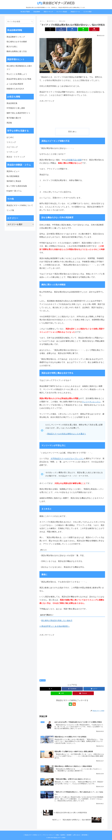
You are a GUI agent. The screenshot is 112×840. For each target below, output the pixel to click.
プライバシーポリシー (48, 835)
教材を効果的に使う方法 (17, 51)
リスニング (11, 142)
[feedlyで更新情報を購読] (70, 704)
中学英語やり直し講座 (16, 108)
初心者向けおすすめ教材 (17, 42)
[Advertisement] (72, 114)
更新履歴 (69, 835)
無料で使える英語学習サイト (19, 113)
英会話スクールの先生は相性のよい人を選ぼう (66, 434)
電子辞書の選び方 (14, 118)
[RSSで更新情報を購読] (74, 704)
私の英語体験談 (13, 176)
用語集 (9, 123)
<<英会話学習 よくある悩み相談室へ (54, 626)
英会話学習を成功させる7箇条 (19, 79)
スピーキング (12, 147)
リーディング (12, 152)
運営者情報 (84, 835)
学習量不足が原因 (74, 160)
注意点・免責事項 (60, 835)
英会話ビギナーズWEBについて (20, 205)
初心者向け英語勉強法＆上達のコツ (19, 67)
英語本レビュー (13, 171)
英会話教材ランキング (16, 37)
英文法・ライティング (16, 157)
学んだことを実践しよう (17, 74)
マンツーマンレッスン (91, 402)
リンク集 (10, 210)
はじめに (10, 137)
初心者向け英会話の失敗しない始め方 (56, 620)
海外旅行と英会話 (14, 181)
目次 (70, 132)
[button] (32, 21)
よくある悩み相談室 (15, 84)
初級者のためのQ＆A (15, 89)
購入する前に (12, 47)
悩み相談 (43, 680)
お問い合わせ (76, 835)
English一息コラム (14, 191)
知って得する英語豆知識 (17, 186)
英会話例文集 (12, 103)
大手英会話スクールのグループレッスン (67, 458)
